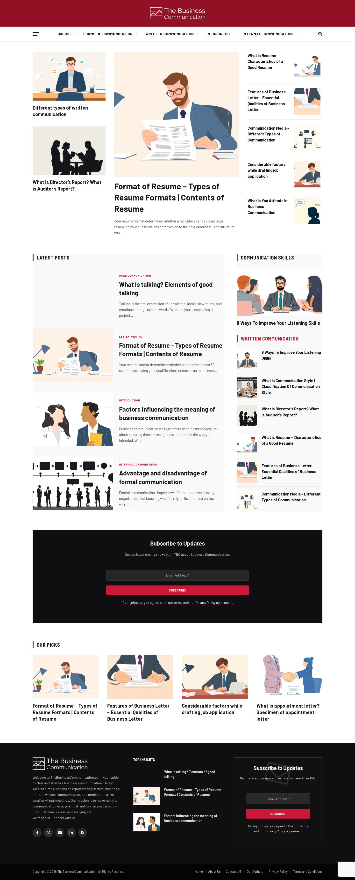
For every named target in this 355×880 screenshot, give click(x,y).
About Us (214, 871)
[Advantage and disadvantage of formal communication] (73, 483)
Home (199, 871)
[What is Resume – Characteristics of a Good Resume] (307, 65)
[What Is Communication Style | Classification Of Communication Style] (247, 387)
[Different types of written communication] (69, 76)
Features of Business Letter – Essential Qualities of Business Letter (267, 100)
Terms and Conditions (307, 871)
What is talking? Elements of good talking (166, 288)
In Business (218, 34)
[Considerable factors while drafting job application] (307, 174)
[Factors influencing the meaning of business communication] (73, 419)
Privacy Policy (205, 602)
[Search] (319, 34)
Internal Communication (267, 34)
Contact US (233, 871)
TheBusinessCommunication (76, 871)
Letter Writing (130, 336)
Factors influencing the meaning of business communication (167, 413)
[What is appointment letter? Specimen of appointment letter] (289, 677)
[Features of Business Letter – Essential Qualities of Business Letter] (307, 101)
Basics (64, 34)
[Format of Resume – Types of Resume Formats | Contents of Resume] (176, 114)
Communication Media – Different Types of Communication (268, 134)
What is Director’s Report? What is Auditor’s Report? (67, 185)
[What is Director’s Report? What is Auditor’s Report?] (69, 150)
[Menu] (36, 34)
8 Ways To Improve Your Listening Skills (278, 323)
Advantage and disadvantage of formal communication (163, 477)
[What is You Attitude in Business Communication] (307, 210)
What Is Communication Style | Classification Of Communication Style (291, 386)
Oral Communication (135, 275)
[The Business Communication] (177, 13)
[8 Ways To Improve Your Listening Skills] (279, 291)
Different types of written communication (60, 111)
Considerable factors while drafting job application (267, 170)
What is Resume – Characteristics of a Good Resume (265, 61)
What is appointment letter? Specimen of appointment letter (288, 712)
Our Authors (255, 871)
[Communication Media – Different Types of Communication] (307, 138)
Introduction (129, 400)
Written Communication (169, 34)
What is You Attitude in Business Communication (267, 206)
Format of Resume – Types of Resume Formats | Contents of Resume (169, 197)
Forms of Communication (108, 34)
